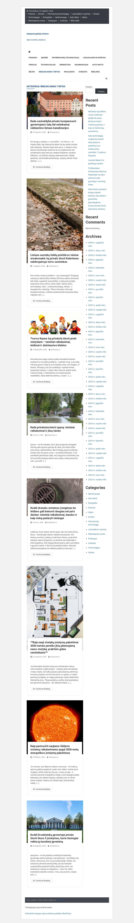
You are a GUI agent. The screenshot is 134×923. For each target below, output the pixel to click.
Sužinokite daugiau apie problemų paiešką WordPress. (48, 913)
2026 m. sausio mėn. (97, 285)
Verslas (96, 14)
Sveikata (64, 20)
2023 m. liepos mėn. (96, 466)
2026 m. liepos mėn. (96, 250)
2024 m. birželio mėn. (97, 398)
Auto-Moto (74, 17)
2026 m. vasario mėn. (97, 280)
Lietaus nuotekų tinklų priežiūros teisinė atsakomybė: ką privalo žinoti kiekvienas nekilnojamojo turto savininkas (54, 258)
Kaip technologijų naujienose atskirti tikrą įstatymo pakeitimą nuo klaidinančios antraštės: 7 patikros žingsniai (97, 146)
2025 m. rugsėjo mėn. (97, 310)
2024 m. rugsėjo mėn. (97, 381)
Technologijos (34, 17)
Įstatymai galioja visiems (38, 34)
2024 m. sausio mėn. (97, 428)
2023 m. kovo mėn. (96, 475)
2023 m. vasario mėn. (97, 479)
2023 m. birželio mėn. (97, 470)
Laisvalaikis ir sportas (81, 14)
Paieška (89, 87)
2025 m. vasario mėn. (97, 352)
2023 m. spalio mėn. (96, 448)
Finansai (31, 14)
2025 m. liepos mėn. (96, 322)
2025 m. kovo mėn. (96, 347)
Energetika (47, 17)
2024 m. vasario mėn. (97, 423)
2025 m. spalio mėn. (96, 305)
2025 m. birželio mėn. (97, 327)
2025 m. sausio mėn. (97, 356)
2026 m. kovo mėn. (96, 275)
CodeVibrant (60, 900)
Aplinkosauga (61, 17)
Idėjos (84, 17)
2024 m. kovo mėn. (96, 419)
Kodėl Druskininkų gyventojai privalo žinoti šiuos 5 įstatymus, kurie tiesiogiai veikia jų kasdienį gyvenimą (54, 838)
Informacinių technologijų (58, 14)
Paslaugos (52, 20)
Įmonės (41, 14)
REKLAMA (75, 20)
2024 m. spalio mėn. (96, 377)
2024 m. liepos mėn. (96, 394)
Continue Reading (43, 167)
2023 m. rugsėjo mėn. (97, 453)
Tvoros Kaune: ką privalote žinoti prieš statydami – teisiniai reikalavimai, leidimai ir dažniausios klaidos (53, 342)
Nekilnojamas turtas (36, 20)
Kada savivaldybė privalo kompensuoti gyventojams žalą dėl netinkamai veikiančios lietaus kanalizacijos (53, 125)
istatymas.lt (54, 132)
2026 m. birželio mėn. (97, 255)
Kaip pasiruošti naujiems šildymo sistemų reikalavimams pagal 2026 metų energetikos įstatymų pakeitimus (54, 749)
